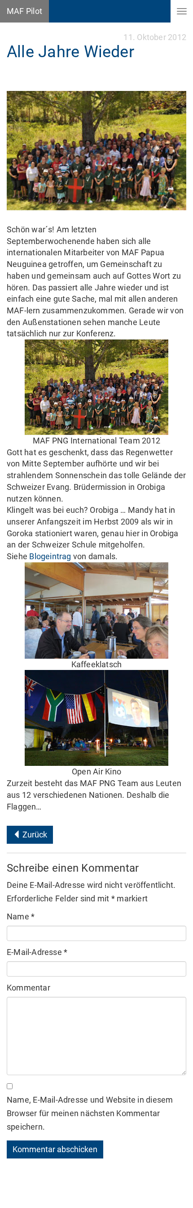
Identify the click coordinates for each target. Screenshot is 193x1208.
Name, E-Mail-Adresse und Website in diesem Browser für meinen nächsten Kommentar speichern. (90, 1113)
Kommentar (28, 987)
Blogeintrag (50, 556)
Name (21, 916)
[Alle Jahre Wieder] (96, 150)
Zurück (34, 834)
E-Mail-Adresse (37, 952)
